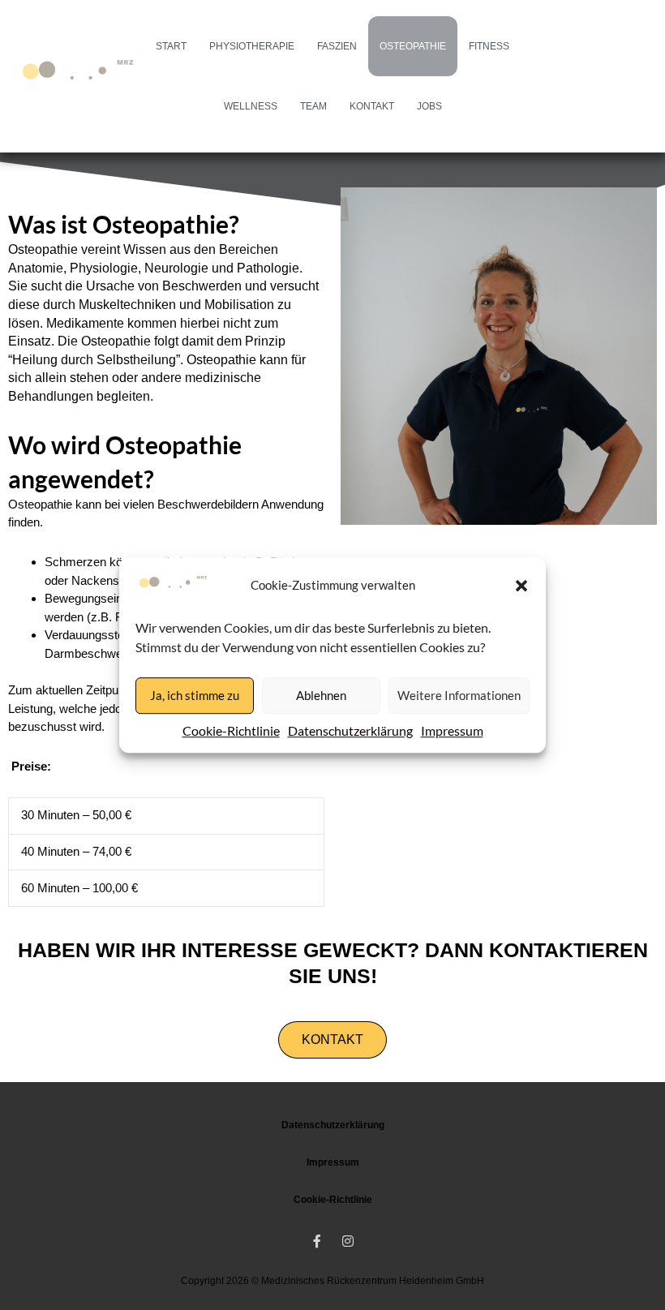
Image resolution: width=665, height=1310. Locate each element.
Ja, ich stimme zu (194, 695)
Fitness (489, 46)
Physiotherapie (251, 46)
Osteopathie (413, 46)
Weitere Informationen (459, 695)
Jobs (429, 106)
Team (313, 106)
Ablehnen (321, 695)
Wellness (250, 106)
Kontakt (372, 106)
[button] (521, 586)
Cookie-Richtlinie (231, 730)
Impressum (452, 730)
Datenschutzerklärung (350, 730)
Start (171, 46)
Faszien (337, 46)
